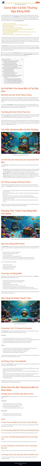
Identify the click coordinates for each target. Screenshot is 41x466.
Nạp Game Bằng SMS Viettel (9, 69)
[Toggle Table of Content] (21, 59)
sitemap (20, 464)
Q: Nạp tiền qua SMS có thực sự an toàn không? (13, 78)
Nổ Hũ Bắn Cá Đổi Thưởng (8, 26)
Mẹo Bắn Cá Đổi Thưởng (8, 33)
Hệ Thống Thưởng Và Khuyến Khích (10, 66)
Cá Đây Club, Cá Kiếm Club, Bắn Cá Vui (11, 76)
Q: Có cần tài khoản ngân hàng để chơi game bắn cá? (14, 80)
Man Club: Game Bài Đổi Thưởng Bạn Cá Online (12, 27)
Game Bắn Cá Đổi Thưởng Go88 (9, 23)
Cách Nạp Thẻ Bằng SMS (8, 70)
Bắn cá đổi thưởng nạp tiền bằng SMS (10, 30)
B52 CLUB (37, 2)
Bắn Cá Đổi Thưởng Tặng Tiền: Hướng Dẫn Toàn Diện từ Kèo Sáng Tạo (17, 34)
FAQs (6, 77)
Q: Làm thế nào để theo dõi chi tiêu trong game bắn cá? (14, 81)
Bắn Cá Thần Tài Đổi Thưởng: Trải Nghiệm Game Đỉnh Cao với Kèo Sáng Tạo (18, 29)
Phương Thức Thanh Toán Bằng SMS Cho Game (12, 68)
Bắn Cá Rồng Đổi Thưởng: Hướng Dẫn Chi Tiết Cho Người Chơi (15, 25)
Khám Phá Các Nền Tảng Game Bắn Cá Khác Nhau (12, 75)
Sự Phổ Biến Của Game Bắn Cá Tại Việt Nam (10, 60)
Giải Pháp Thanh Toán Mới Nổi (9, 74)
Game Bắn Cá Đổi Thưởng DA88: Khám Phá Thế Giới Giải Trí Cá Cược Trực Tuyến (19, 31)
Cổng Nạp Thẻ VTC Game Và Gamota (10, 72)
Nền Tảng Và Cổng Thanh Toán (9, 71)
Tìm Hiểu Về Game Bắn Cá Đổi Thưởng (10, 64)
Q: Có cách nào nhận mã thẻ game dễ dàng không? (13, 79)
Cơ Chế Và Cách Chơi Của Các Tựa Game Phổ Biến (13, 65)
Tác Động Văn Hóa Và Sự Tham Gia (10, 63)
